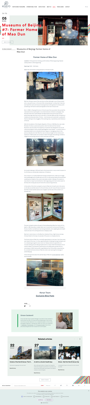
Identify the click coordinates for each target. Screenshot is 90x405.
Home (3, 13)
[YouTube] (73, 385)
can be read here (56, 254)
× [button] (88, 390)
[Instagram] (66, 385)
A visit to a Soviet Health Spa (43, 362)
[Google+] (84, 385)
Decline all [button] (49, 399)
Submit (42, 385)
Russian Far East (41, 325)
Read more (52, 394)
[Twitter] (25, 306)
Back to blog (45, 379)
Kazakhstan (24, 325)
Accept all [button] (40, 399)
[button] (45, 403)
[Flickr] (79, 385)
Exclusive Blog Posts (45, 296)
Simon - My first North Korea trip (68, 362)
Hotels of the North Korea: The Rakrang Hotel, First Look (28, 362)
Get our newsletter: (6, 385)
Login (87, 6)
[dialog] (45, 397)
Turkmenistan (30, 325)
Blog (6, 13)
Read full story (13, 368)
